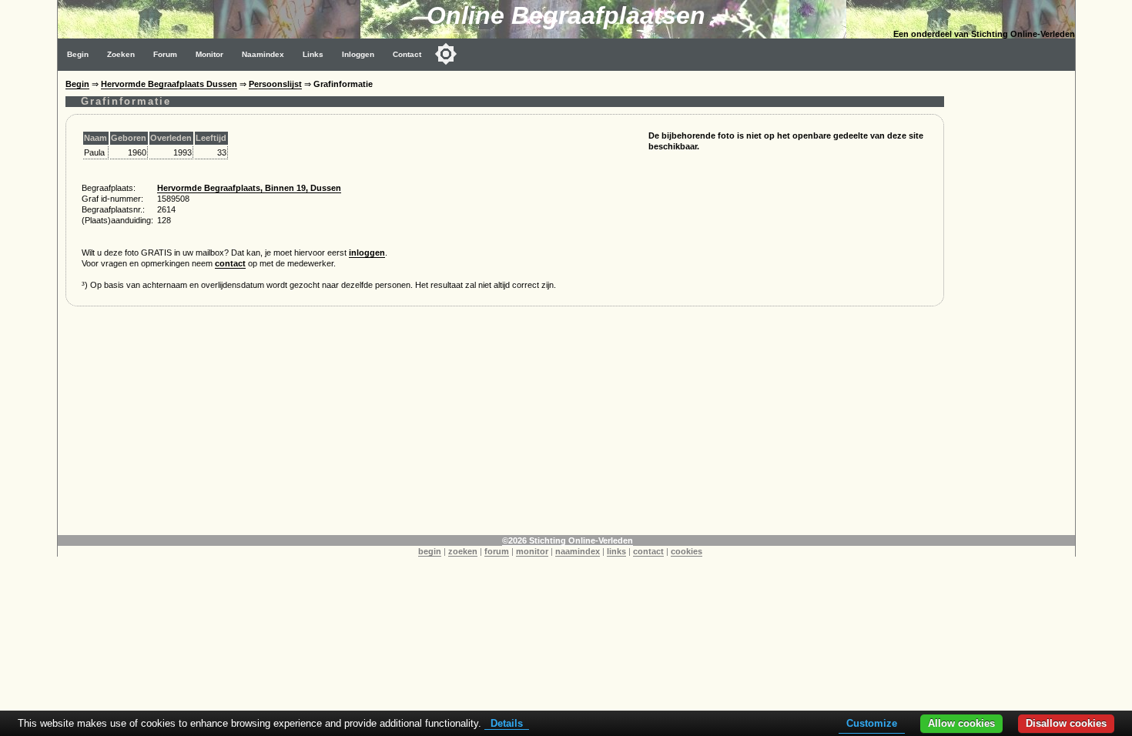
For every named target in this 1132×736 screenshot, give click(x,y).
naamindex (577, 551)
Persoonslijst (275, 84)
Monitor (209, 54)
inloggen (367, 252)
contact (230, 263)
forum (496, 551)
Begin (78, 54)
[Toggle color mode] (445, 53)
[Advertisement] (1013, 302)
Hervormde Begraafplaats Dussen (169, 84)
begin (429, 551)
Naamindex (263, 54)
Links (313, 54)
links (616, 551)
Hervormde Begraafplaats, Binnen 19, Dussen (249, 187)
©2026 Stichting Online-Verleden (567, 540)
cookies (686, 551)
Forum (165, 54)
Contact (407, 54)
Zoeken (121, 54)
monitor (532, 551)
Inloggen (358, 54)
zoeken (462, 551)
